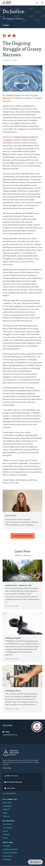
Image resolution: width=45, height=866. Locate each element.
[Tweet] (9, 35)
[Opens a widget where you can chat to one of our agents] (35, 862)
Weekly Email (7, 802)
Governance (7, 859)
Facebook (6, 809)
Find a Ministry (7, 827)
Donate (5, 831)
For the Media (7, 856)
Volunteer (6, 834)
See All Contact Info (9, 793)
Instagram (6, 816)
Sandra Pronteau (13, 95)
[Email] (14, 35)
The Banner (7, 846)
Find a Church (7, 824)
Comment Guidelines (10, 852)
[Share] (4, 35)
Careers (5, 838)
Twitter (5, 813)
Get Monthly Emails (13, 19)
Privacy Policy (7, 768)
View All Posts (22, 555)
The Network (7, 806)
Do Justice (7, 725)
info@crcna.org (14, 782)
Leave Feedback (22, 535)
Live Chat (11, 788)
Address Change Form (10, 849)
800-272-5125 (12, 776)
